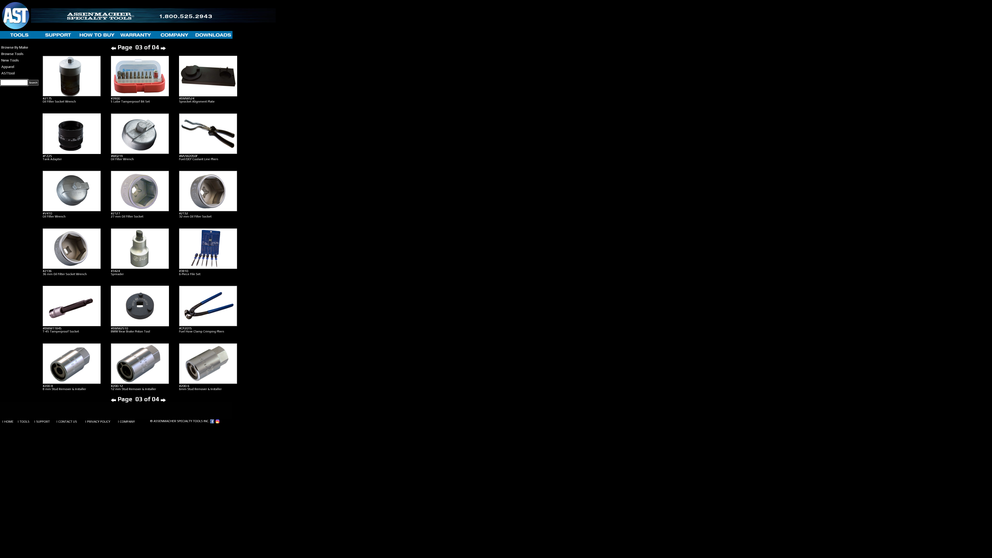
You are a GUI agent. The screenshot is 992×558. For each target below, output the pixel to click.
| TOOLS (23, 421)
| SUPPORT (42, 421)
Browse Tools (12, 53)
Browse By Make (14, 47)
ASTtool (8, 73)
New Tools (10, 60)
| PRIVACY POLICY (97, 421)
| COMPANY (126, 421)
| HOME (7, 421)
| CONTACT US (66, 421)
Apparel (7, 66)
